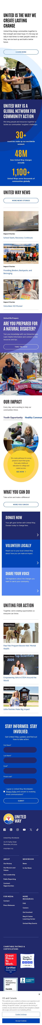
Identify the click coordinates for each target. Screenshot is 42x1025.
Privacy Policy (11, 791)
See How (20, 472)
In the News (27, 868)
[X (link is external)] (31, 830)
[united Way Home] (14, 819)
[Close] (39, 994)
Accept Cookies (21, 1020)
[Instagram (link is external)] (17, 830)
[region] (21, 1008)
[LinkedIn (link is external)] (11, 830)
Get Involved (27, 912)
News (25, 863)
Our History (7, 863)
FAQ (24, 903)
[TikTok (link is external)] (37, 830)
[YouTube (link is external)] (24, 830)
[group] (21, 452)
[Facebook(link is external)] (4, 830)
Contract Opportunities (8, 884)
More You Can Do (21, 504)
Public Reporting (9, 879)
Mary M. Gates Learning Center (29, 917)
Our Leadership (9, 874)
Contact (6, 901)
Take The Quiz (21, 346)
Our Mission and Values (9, 868)
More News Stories (21, 200)
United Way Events (30, 923)
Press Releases (9, 905)
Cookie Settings (21, 1014)
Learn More (21, 52)
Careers (25, 908)
